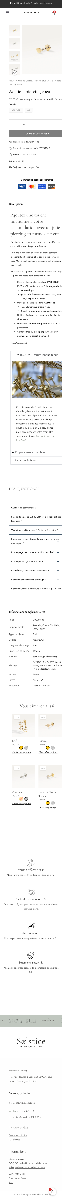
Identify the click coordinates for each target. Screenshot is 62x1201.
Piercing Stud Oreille (43, 81)
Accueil (12, 81)
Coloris (12, 104)
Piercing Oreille (24, 81)
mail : (22, 1102)
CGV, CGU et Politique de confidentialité (28, 1163)
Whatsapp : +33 (22, 1111)
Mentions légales (16, 1159)
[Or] (21, 748)
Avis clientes (14, 1139)
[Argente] (26, 748)
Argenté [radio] (16, 110)
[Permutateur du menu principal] (7, 12)
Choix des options (21, 752)
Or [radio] (28, 110)
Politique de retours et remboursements (27, 1167)
